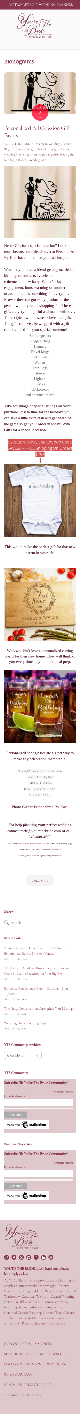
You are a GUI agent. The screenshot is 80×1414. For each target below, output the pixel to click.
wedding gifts (37, 160)
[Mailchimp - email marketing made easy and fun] (26, 1128)
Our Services (41, 1318)
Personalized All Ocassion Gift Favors (37, 131)
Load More (40, 880)
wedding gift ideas (15, 160)
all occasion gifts (26, 149)
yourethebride (17, 144)
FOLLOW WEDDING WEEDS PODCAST (35, 1364)
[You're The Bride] (22, 1248)
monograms (41, 154)
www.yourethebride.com (35, 844)
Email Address (14, 1096)
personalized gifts (62, 154)
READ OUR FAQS (18, 1374)
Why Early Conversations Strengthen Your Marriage (39, 1008)
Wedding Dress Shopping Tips (25, 1023)
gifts (30, 154)
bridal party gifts (48, 149)
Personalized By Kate (51, 807)
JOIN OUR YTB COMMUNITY (28, 1343)
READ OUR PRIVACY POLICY (28, 1384)
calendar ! (58, 1323)
